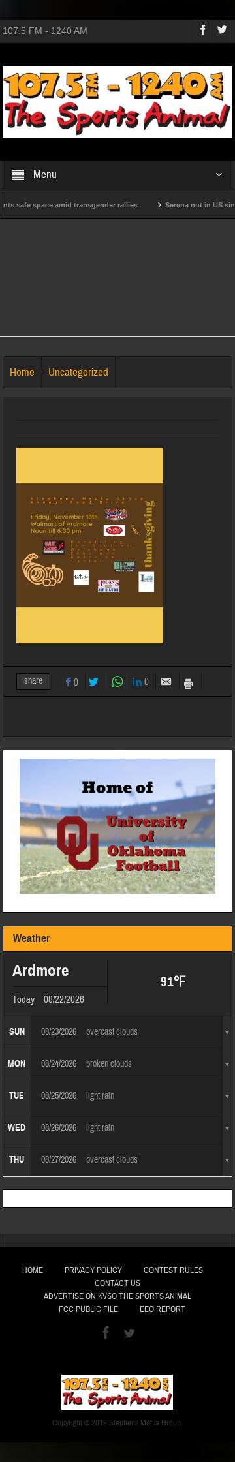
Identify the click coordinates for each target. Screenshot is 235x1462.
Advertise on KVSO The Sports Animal (117, 1296)
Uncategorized (78, 372)
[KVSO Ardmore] (118, 101)
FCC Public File (88, 1309)
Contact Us (117, 1283)
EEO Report (162, 1309)
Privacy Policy (93, 1270)
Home (22, 372)
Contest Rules (173, 1270)
